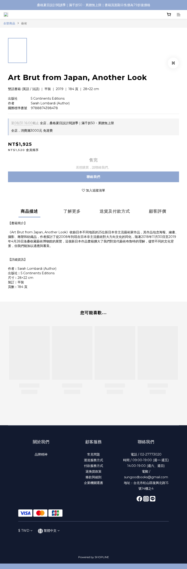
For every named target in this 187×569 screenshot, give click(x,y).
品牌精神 (41, 454)
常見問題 (93, 454)
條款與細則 (93, 477)
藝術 (24, 23)
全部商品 (9, 23)
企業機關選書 (93, 483)
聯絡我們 (93, 177)
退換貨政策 (93, 471)
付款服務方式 (93, 466)
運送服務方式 (93, 460)
